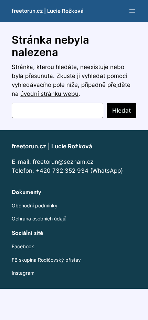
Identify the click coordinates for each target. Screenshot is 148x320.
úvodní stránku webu (49, 93)
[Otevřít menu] (132, 11)
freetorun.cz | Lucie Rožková (48, 11)
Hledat (121, 110)
